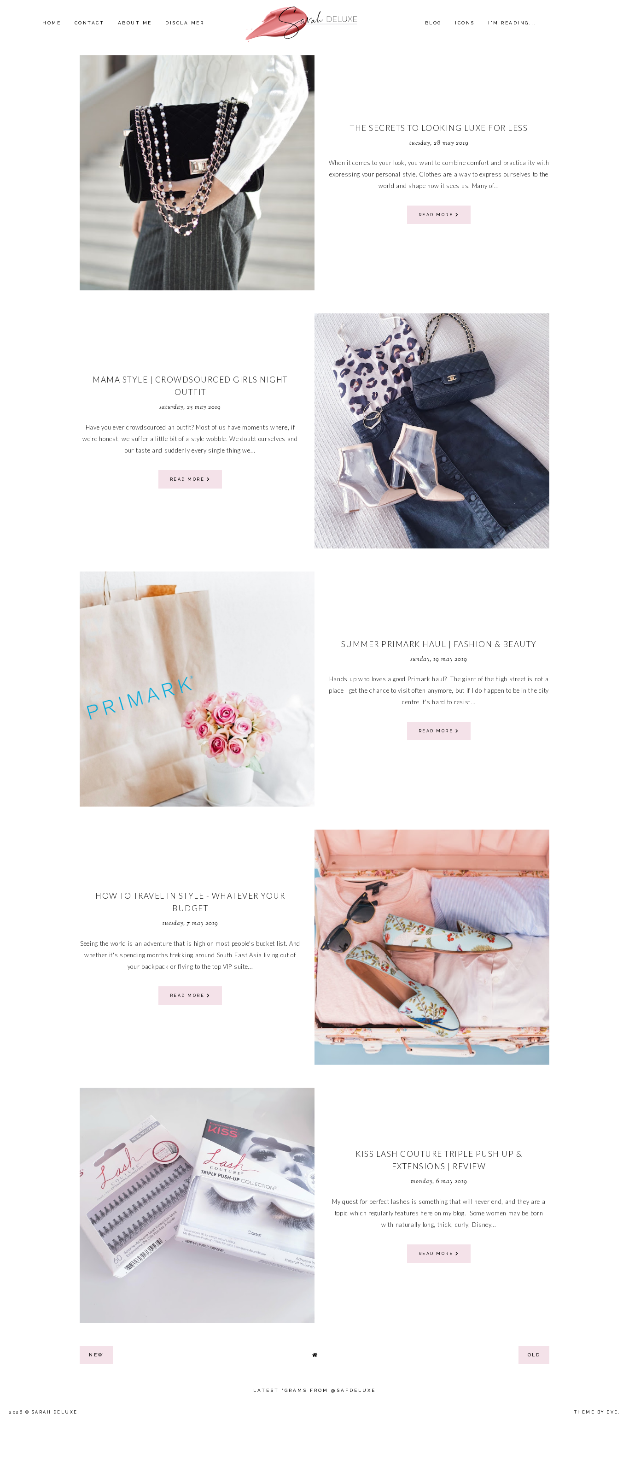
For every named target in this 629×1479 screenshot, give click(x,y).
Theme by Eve (596, 1412)
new (96, 1354)
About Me (135, 22)
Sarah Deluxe (55, 1412)
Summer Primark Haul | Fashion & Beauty (439, 644)
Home (51, 22)
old (534, 1354)
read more (437, 214)
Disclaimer (184, 22)
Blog (433, 22)
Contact (90, 22)
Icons (465, 22)
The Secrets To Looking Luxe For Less (439, 128)
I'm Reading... (512, 22)
